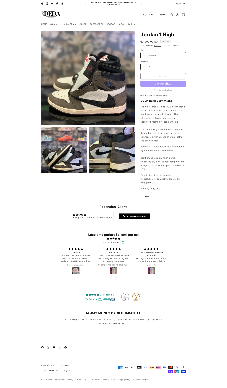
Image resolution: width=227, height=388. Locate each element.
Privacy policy (94, 380)
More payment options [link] (163, 90)
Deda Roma (52, 380)
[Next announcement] (141, 3)
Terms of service (108, 380)
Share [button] (146, 197)
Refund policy (81, 380)
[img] (113, 239)
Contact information (140, 380)
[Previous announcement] (85, 3)
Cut (141, 50)
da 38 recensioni (112, 242)
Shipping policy (124, 380)
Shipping (157, 45)
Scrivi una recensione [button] (134, 216)
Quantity (144, 62)
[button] (55, 24)
